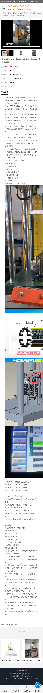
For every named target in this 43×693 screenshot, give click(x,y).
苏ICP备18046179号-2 (27, 673)
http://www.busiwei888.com (9, 624)
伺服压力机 (23, 13)
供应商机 (15, 13)
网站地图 (35, 678)
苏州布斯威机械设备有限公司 (18, 676)
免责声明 (22, 678)
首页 (9, 13)
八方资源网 (15, 678)
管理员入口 (28, 678)
